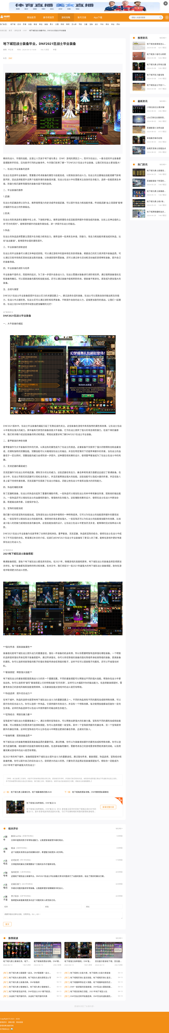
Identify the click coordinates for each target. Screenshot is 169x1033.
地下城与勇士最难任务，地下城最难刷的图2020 (31, 792)
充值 (30, 24)
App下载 (98, 17)
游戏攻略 (66, 17)
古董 (57, 24)
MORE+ (119, 828)
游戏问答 (11, 1022)
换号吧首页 (48, 17)
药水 (118, 24)
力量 (85, 24)
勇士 (51, 24)
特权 (62, 24)
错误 (35, 24)
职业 (107, 24)
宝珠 (91, 24)
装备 (46, 24)
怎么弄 (74, 24)
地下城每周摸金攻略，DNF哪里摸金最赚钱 (90, 792)
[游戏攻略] (5, 17)
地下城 (12, 24)
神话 (40, 24)
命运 (112, 24)
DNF (25, 30)
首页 (10, 30)
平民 (80, 24)
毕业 (102, 24)
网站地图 (19, 1022)
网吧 (67, 24)
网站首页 (31, 17)
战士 (96, 24)
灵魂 (24, 24)
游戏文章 (17, 30)
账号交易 (82, 17)
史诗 (19, 24)
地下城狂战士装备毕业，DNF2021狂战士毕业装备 (47, 30)
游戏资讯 (3, 1022)
